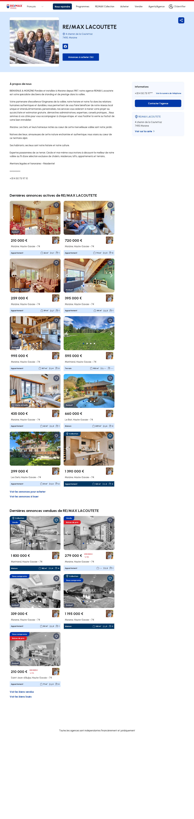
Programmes (82, 6)
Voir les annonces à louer (24, 496)
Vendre (138, 6)
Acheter (124, 6)
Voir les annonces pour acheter (27, 491)
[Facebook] (65, 46)
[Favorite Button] (56, 205)
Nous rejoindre (62, 6)
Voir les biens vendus (22, 691)
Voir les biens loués (21, 696)
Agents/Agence (157, 6)
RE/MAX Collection (104, 6)
